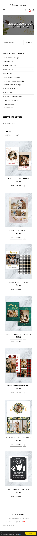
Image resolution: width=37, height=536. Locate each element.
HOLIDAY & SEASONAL (12, 77)
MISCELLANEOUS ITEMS (12, 85)
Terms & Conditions (13, 518)
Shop (13, 26)
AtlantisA (29, 522)
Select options (16, 186)
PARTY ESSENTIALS (11, 88)
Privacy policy (24, 518)
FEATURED (8, 69)
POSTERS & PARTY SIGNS (13, 96)
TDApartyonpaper (19, 514)
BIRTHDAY (8, 62)
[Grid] (6, 131)
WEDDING (8, 108)
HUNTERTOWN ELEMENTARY (14, 81)
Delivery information (10, 522)
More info (21, 534)
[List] (9, 131)
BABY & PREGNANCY (11, 58)
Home (9, 26)
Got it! (30, 533)
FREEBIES (8, 73)
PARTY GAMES (9, 92)
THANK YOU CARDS (11, 100)
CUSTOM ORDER (10, 65)
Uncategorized (9, 104)
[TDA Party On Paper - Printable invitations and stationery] (18, 5)
